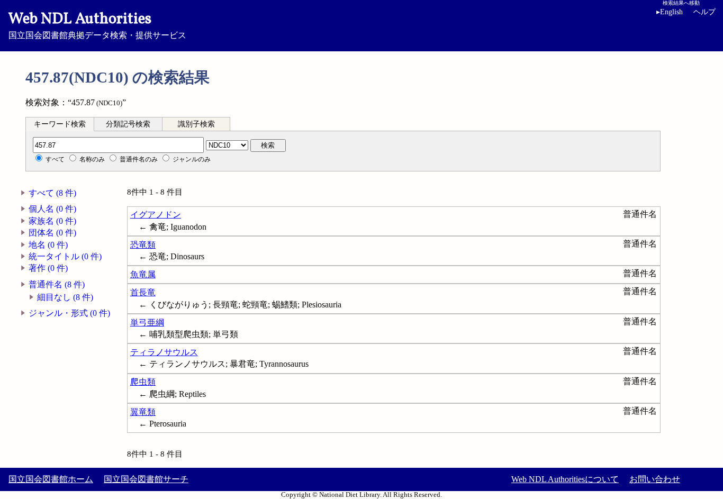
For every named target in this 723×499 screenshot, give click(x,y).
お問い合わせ (654, 479)
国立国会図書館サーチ (146, 479)
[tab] (59, 124)
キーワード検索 (60, 124)
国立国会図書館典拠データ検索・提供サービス (97, 24)
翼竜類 (143, 411)
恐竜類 (143, 244)
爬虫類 (143, 381)
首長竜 (143, 292)
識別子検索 (196, 124)
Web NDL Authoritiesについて (565, 479)
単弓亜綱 (147, 322)
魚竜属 (143, 274)
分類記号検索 (128, 124)
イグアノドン (155, 214)
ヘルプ (704, 12)
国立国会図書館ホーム (50, 479)
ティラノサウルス (164, 352)
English (669, 12)
